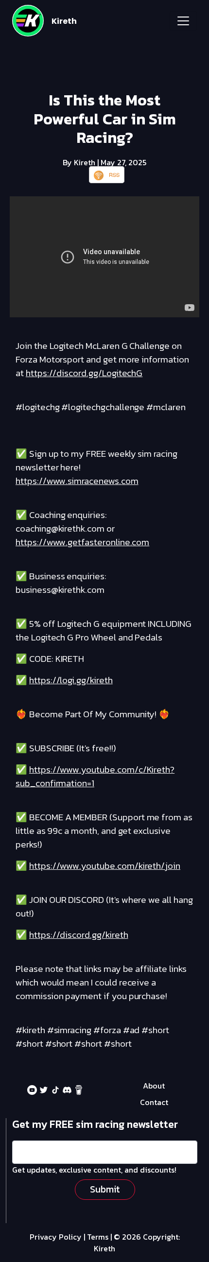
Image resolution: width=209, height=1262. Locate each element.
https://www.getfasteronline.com (82, 542)
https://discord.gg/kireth (78, 935)
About (154, 1085)
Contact (154, 1102)
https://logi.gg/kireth (71, 680)
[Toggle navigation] (183, 21)
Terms (97, 1237)
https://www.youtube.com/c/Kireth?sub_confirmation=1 (95, 776)
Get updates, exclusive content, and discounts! (94, 1170)
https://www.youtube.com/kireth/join (104, 866)
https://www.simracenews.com (77, 481)
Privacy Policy (56, 1237)
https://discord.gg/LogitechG (84, 373)
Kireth (64, 21)
